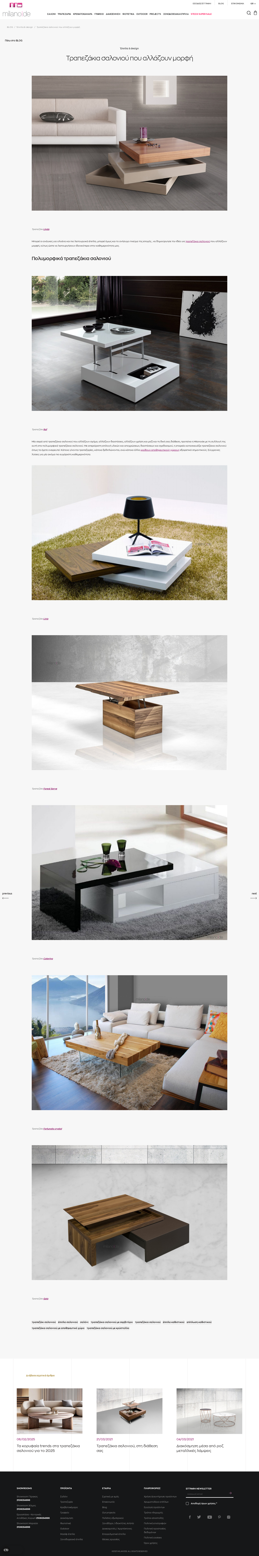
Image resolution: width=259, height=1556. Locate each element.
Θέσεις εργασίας (111, 1539)
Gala (45, 1299)
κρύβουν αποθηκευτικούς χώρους (160, 450)
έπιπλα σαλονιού (68, 1322)
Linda (46, 229)
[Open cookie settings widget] (12, 1550)
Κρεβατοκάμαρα (69, 1507)
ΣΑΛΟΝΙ (51, 14)
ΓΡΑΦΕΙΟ (99, 14)
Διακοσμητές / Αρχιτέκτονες (117, 1529)
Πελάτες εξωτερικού (113, 1518)
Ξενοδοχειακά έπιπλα (71, 1539)
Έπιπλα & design (25, 27)
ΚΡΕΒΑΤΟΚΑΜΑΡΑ (82, 14)
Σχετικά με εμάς (110, 1497)
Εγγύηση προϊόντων (154, 1507)
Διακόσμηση (66, 1518)
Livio (45, 619)
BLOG (221, 4)
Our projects (108, 1513)
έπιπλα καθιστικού (173, 1322)
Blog (104, 1507)
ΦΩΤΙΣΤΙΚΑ (128, 14)
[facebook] (190, 1517)
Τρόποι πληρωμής (153, 1513)
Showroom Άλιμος (26, 1506)
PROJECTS (155, 14)
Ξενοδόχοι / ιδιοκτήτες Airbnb (118, 1523)
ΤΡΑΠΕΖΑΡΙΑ (64, 14)
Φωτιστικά (65, 1523)
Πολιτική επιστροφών (155, 1523)
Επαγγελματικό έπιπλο (114, 1534)
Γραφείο (64, 1513)
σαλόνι (84, 1322)
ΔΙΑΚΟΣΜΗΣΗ (113, 14)
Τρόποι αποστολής (154, 1518)
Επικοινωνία (108, 1502)
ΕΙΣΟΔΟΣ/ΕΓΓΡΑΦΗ (202, 4)
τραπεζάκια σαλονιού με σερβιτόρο (112, 1322)
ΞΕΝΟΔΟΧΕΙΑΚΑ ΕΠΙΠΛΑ (176, 14)
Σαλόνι (63, 1497)
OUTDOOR (141, 14)
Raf (45, 429)
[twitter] (199, 1517)
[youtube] (209, 1517)
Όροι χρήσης (151, 1543)
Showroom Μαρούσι (27, 1523)
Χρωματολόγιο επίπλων (156, 1502)
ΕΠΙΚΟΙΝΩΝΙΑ (237, 4)
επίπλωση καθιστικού (199, 1322)
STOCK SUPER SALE (201, 14)
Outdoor (64, 1529)
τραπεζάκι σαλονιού (44, 1322)
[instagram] (228, 1517)
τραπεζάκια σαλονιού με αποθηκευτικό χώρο (58, 1328)
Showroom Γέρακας (27, 1497)
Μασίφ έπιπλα (67, 1534)
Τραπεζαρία (66, 1502)
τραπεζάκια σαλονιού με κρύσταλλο (108, 1328)
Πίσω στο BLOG (13, 40)
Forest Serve (50, 789)
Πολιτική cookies (152, 1538)
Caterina (48, 959)
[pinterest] (219, 1517)
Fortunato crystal (52, 1129)
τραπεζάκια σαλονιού (198, 241)
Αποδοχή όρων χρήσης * (204, 1503)
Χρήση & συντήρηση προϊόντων (160, 1497)
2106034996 (23, 1500)
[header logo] (16, 10)
